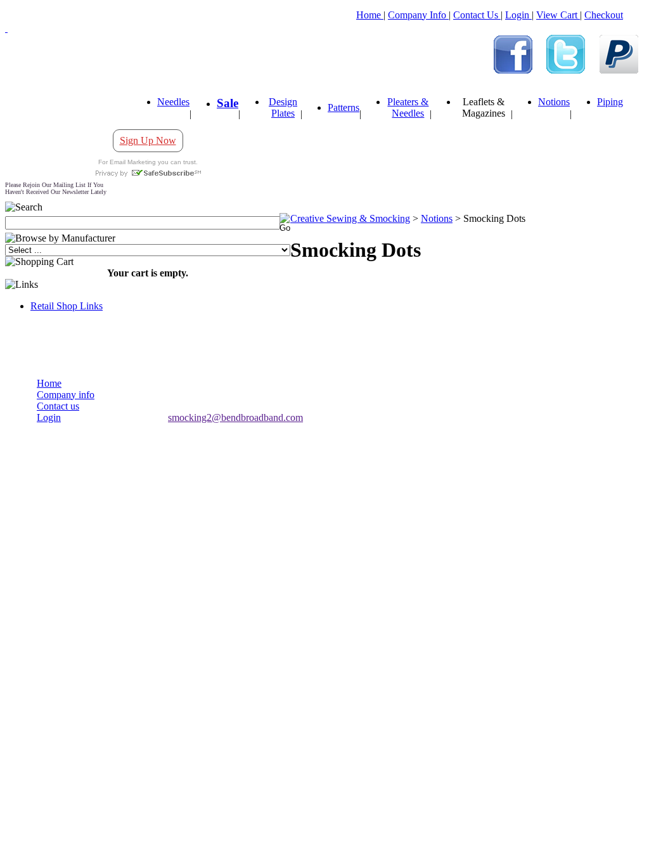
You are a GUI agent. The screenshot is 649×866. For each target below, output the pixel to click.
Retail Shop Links (66, 306)
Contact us (58, 406)
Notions (554, 101)
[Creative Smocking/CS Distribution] (513, 70)
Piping (610, 101)
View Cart (558, 15)
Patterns (343, 107)
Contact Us (477, 15)
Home (369, 15)
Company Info (418, 15)
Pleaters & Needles (407, 107)
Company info (65, 394)
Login (518, 15)
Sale (227, 103)
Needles (173, 101)
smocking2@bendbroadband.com (235, 417)
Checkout (603, 15)
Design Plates (283, 107)
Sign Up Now (148, 140)
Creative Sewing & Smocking (350, 218)
